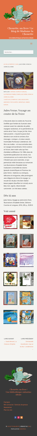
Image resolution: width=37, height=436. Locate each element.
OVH (29, 426)
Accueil (6, 64)
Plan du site (8, 410)
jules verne (24, 94)
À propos (7, 402)
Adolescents (24, 99)
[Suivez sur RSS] (21, 417)
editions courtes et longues (19, 91)
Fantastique (22, 102)
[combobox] (18, 52)
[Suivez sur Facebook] (15, 417)
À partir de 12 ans (13, 64)
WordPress (22, 429)
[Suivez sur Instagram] (18, 417)
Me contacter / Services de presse (16, 405)
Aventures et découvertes (11, 102)
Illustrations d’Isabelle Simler (12, 94)
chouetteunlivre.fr (13, 426)
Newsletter (8, 407)
